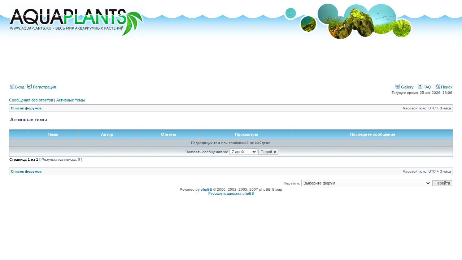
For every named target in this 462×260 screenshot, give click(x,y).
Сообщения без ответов (31, 100)
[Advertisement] (231, 59)
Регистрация (44, 87)
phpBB (206, 189)
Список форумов (26, 108)
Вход (19, 87)
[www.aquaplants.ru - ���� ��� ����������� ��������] (77, 38)
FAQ (426, 87)
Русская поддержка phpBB (231, 193)
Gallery (407, 87)
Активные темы (70, 100)
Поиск (446, 87)
